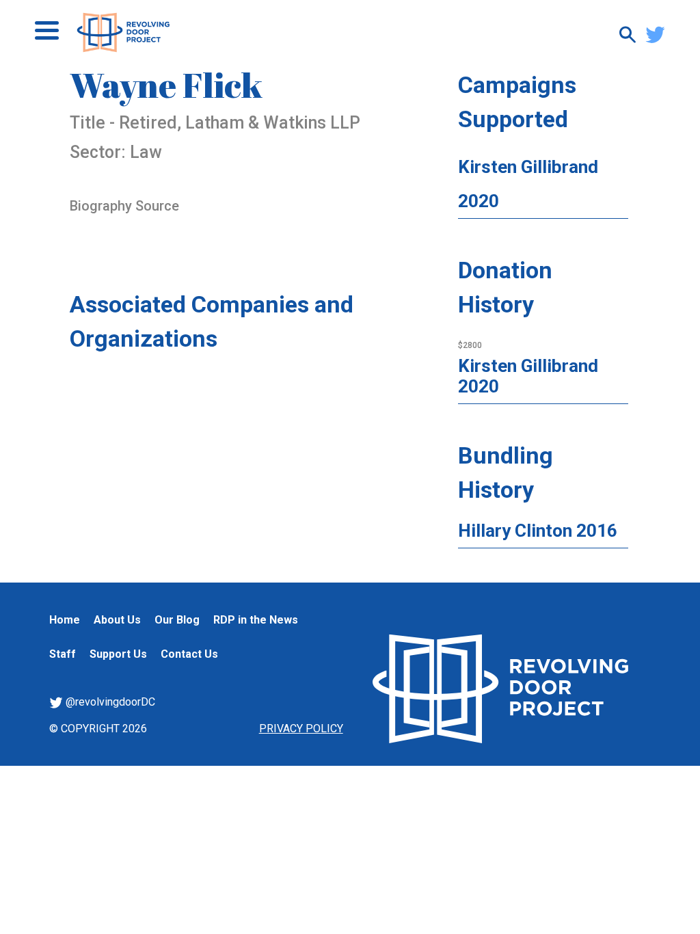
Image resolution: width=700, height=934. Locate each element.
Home (64, 619)
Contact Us (189, 654)
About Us (117, 619)
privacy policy (301, 728)
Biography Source (124, 206)
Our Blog (177, 619)
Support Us (118, 654)
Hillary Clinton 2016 (537, 530)
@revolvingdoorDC (109, 701)
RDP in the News (255, 619)
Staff (62, 654)
